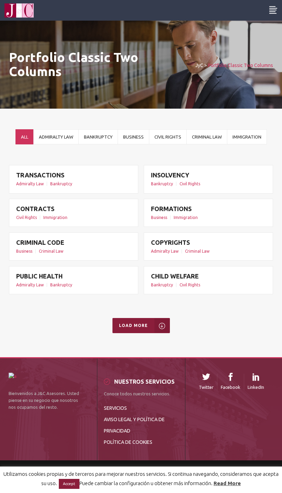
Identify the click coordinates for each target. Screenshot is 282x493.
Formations (171, 208)
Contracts (35, 208)
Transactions (40, 175)
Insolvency (170, 175)
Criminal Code (40, 242)
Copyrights (170, 242)
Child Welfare (175, 276)
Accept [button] (69, 484)
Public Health (39, 276)
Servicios (115, 408)
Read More (227, 483)
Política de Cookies (128, 442)
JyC (199, 65)
